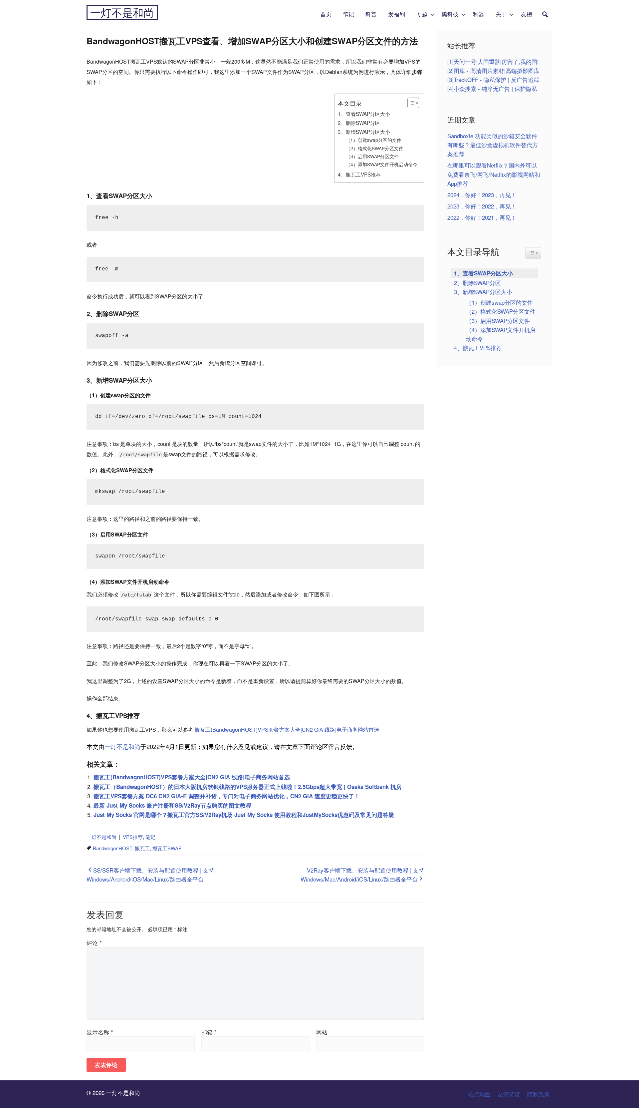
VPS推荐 (133, 836)
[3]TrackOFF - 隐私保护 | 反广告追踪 (493, 79)
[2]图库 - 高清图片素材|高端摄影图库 (493, 70)
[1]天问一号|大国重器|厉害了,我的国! (493, 61)
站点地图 (479, 1094)
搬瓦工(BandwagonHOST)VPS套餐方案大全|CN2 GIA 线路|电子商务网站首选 (287, 729)
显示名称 (100, 1032)
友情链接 (509, 1094)
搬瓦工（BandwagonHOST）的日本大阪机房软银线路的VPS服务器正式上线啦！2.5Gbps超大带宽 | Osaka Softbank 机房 (248, 787)
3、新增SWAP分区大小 (364, 131)
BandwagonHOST (112, 848)
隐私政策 (538, 1094)
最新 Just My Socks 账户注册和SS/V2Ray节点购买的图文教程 (172, 805)
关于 (501, 14)
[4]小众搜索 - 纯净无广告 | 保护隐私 (492, 88)
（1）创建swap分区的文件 (373, 140)
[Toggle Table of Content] (409, 103)
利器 (478, 14)
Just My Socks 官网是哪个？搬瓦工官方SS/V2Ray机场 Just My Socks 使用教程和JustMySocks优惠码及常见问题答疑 (244, 815)
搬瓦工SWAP (167, 848)
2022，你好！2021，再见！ (482, 217)
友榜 (526, 14)
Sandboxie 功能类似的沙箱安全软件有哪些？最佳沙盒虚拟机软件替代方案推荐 (492, 145)
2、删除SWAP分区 (359, 122)
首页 (325, 14)
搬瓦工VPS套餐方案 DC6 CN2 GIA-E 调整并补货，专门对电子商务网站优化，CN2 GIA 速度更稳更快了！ (227, 796)
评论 (94, 942)
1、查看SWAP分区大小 (364, 113)
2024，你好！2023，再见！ (482, 194)
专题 (422, 14)
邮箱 (209, 1032)
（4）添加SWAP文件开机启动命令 (381, 164)
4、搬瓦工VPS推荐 (359, 174)
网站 (321, 1032)
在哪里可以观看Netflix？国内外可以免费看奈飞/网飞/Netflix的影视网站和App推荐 (493, 174)
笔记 (348, 14)
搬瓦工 (142, 848)
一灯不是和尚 (122, 12)
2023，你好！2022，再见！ (482, 206)
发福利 (396, 14)
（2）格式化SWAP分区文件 (374, 148)
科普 (371, 14)
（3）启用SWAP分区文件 (372, 156)
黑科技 (450, 14)
